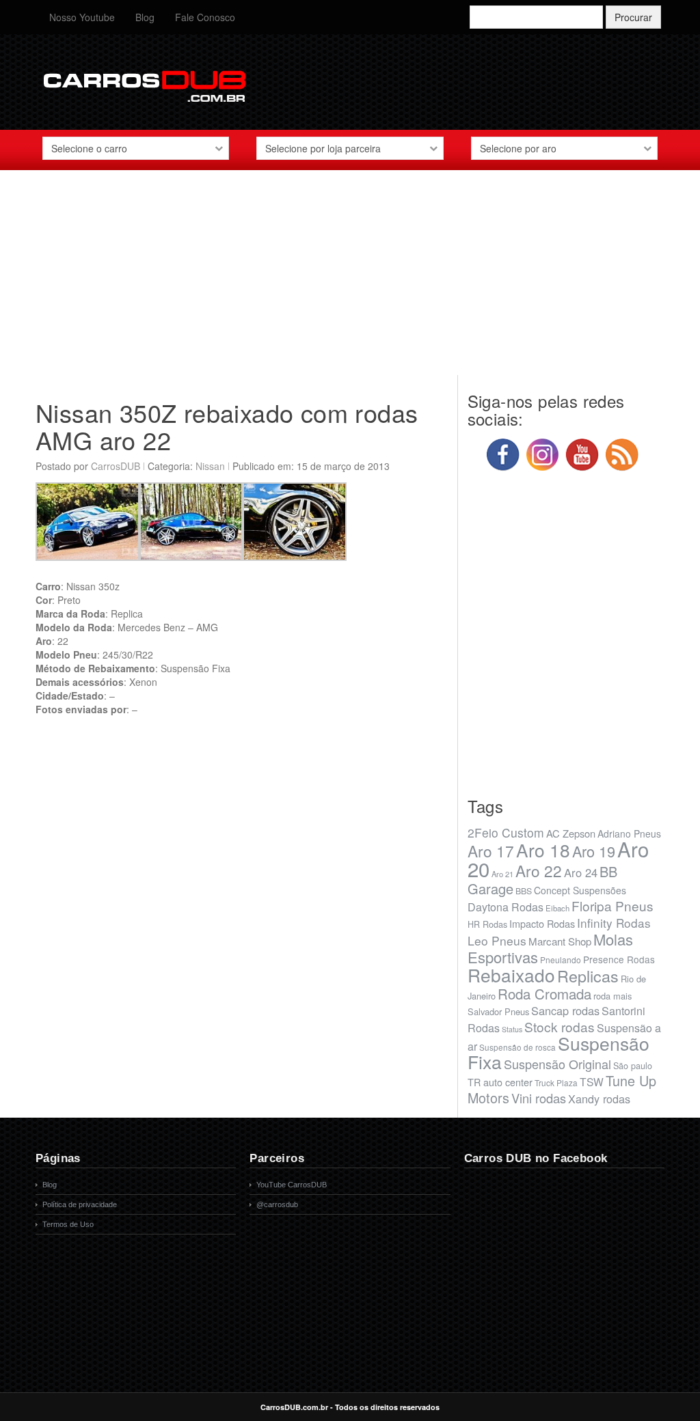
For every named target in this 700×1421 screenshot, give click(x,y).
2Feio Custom (506, 832)
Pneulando (560, 959)
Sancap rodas (565, 1010)
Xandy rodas (599, 1098)
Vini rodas (538, 1098)
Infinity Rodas (614, 922)
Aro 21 (502, 873)
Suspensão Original (557, 1064)
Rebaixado (511, 974)
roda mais (612, 995)
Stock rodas (559, 1026)
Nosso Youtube (82, 17)
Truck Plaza (556, 1082)
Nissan (210, 466)
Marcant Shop (559, 941)
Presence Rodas (619, 959)
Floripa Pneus (612, 905)
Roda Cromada (544, 993)
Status (512, 1029)
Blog (144, 17)
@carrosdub (277, 1204)
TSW (592, 1081)
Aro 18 (543, 849)
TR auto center (500, 1082)
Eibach (557, 907)
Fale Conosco (205, 17)
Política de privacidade (79, 1204)
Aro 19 (593, 850)
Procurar (633, 17)
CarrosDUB (115, 466)
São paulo (632, 1066)
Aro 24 (580, 872)
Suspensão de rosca (517, 1047)
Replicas (588, 975)
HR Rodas (487, 924)
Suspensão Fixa (558, 1052)
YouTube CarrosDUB (291, 1185)
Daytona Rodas (505, 907)
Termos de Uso (68, 1224)
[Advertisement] (350, 279)
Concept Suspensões (580, 890)
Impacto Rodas (542, 923)
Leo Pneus (497, 940)
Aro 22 (538, 870)
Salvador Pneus (498, 1011)
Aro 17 (491, 850)
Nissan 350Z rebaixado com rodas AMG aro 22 (227, 426)
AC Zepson (570, 833)
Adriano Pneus (629, 833)
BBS (523, 891)
